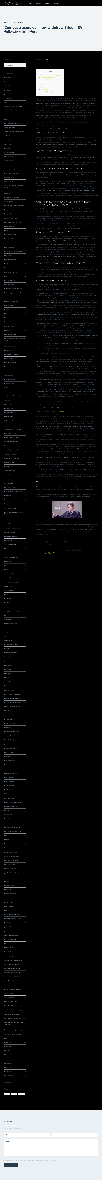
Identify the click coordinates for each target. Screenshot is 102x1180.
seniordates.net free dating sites (12, 968)
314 (5, 94)
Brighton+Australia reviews (11, 354)
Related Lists (44, 89)
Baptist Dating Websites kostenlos (12, 222)
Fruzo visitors (7, 615)
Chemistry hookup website (11, 437)
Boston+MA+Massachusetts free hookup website (14, 339)
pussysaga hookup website (11, 931)
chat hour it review (9, 408)
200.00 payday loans (9, 90)
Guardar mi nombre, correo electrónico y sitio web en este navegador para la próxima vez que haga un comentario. (29, 1160)
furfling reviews (8, 632)
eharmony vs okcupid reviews (11, 557)
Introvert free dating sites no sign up (13, 711)
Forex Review (7, 607)
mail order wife (8, 815)
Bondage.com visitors (9, 326)
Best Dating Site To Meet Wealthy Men (13, 251)
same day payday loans (10, 956)
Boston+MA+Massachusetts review (13, 346)
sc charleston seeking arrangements (13, 964)
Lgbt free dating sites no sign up (12, 765)
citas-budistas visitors (9, 471)
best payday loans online (10, 268)
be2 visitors (7, 230)
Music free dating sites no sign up (12, 831)
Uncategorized (8, 1042)
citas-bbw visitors (8, 466)
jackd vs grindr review (9, 723)
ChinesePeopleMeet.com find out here (14, 450)
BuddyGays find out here (10, 358)
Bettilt (5, 276)
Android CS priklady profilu (11, 169)
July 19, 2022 (50, 553)
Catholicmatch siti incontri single (12, 396)
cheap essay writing (9, 425)
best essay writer (8, 255)
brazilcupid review (8, 350)
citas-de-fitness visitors (10, 479)
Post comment (11, 1165)
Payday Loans (7, 889)
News (5, 844)
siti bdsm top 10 (8, 985)
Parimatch (6, 881)
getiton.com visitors (9, 640)
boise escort (7, 318)
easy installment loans (9, 540)
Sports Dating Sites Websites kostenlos (14, 1006)
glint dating (7, 648)
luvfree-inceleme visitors (10, 806)
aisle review (7, 148)
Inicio (30, 3)
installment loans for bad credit (12, 694)
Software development (10, 997)
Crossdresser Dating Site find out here (13, 491)
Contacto (56, 3)
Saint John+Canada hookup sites (12, 952)
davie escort (7, 520)
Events (6, 570)
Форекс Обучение (9, 1076)
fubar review (7, 619)
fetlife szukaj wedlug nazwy (11, 582)
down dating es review (10, 532)
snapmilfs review (8, 993)
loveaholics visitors (9, 786)
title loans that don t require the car (13, 1034)
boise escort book (8, 322)
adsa (5, 119)
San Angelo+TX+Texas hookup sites (13, 960)
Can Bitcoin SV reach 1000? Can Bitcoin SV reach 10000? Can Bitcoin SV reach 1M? (51, 80)
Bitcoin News (7, 297)
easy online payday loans (10, 545)
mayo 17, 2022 (8, 22)
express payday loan (9, 574)
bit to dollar (57, 186)
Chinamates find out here (10, 446)
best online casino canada (10, 260)
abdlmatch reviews (9, 111)
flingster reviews (8, 590)
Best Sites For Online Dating (11, 272)
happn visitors (7, 669)
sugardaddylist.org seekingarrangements (14, 1018)
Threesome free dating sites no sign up (14, 1030)
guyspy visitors (8, 661)
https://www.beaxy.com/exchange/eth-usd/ (83, 467)
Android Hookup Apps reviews (11, 173)
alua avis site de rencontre (10, 152)
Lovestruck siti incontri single (11, 790)
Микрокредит (7, 1067)
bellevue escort (8, 243)
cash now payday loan (9, 383)
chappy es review (8, 400)
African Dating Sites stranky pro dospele (14, 132)
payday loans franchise (10, 894)
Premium (14, 1094)
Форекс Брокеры (8, 1071)
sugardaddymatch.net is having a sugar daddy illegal (14, 1023)
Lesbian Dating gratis (9, 761)
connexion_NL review (9, 487)
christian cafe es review (10, 454)
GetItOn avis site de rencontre (11, 636)
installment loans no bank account (12, 698)
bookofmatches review (10, 334)
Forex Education (8, 603)
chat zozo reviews (8, 412)
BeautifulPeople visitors (10, 235)
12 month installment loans (11, 86)
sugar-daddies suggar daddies (11, 1014)
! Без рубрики (7, 78)
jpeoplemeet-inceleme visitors (11, 736)
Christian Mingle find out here (11, 458)
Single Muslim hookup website (12, 981)
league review (7, 756)
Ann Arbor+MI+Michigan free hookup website (13, 186)
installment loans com (9, 690)
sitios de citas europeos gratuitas (12, 989)
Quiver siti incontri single (10, 939)
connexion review (8, 483)
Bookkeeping (7, 330)
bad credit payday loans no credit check (14, 206)
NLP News (6, 848)
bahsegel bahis (8, 214)
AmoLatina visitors (9, 165)
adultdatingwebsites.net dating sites (13, 123)
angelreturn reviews (9, 181)
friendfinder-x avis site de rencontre (13, 611)
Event (5, 565)
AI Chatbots (7, 136)
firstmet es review (8, 586)
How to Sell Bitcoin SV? (47, 92)
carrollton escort (8, 375)
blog (5, 314)
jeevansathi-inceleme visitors (11, 732)
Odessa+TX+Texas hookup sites (12, 856)
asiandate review (8, 201)
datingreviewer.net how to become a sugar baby (15, 513)
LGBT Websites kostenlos (10, 769)
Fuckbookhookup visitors (10, 624)
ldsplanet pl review (9, 752)
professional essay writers (10, 927)
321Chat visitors (8, 98)
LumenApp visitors (9, 798)
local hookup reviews (9, 781)
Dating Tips (7, 504)
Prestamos (7, 923)
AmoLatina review (8, 161)
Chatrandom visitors (9, 421)
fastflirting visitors (8, 578)
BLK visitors (7, 309)
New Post (6, 840)
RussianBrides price (9, 948)
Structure (21, 1094)
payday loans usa (8, 906)
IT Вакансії (7, 715)
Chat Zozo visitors (8, 417)
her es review (7, 673)
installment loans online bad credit (12, 702)
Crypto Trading (18, 22)
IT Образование (8, 719)
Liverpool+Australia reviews (11, 773)
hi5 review (6, 678)
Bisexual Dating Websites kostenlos (13, 293)
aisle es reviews (8, 144)
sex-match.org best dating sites (12, 977)
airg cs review (7, 140)
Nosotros (47, 3)
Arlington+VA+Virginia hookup (11, 197)
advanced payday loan (9, 127)
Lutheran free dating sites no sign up (13, 802)
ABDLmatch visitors (9, 115)
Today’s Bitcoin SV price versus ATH (50, 75)
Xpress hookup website (10, 1059)
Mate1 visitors (7, 819)
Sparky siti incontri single (10, 1002)
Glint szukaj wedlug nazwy (10, 653)
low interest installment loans (11, 794)
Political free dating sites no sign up (13, 914)
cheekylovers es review (10, 433)
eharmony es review (9, 553)
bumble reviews (8, 367)
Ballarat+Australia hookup (10, 218)
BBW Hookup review (9, 226)
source (62, 132)
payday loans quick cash (10, 902)
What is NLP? (7, 1051)
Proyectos (38, 3)
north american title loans (10, 852)
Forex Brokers (7, 599)
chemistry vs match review (11, 442)
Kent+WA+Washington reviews (12, 740)
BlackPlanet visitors (9, 305)
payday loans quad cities (10, 898)
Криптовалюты (8, 1063)
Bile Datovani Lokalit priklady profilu (13, 289)
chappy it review (8, 404)
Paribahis (6, 877)
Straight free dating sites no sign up (13, 1010)
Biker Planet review (9, 284)
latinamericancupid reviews (11, 748)
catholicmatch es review (10, 392)
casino (6, 388)
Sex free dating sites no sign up (12, 972)
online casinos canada (9, 864)
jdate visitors (7, 727)
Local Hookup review (9, 777)
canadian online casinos (10, 371)
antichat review (8, 193)
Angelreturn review (9, 177)
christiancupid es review (10, 462)
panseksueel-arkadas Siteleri (11, 873)
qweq (5, 943)
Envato (7, 1094)
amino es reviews (8, 156)
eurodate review (8, 561)
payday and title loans (9, 885)
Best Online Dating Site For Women (13, 264)
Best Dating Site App (9, 247)
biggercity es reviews (9, 280)
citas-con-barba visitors (10, 475)
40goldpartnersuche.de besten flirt (13, 107)
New (5, 835)
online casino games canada (11, 860)
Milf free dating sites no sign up (12, 827)
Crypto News (7, 496)
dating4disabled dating (10, 508)
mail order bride (8, 810)
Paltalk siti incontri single (10, 869)
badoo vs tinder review (10, 210)
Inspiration (7, 686)
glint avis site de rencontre (10, 644)
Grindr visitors (7, 657)
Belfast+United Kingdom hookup (12, 239)
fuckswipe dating (8, 628)
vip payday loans (8, 1046)
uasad (5, 1038)
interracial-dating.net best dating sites (13, 707)
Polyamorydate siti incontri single (12, 918)
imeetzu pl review (8, 682)
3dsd (5, 102)
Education (6, 549)
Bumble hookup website (10, 363)
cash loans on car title (9, 379)
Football (6, 594)
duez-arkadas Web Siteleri (10, 536)
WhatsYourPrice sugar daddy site (12, 1055)
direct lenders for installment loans (13, 524)
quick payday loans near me (11, 935)
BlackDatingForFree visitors (11, 301)
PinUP (5, 910)
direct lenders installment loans (12, 528)
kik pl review (7, 744)
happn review (7, 665)
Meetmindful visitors (9, 823)
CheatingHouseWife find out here (12, 429)
